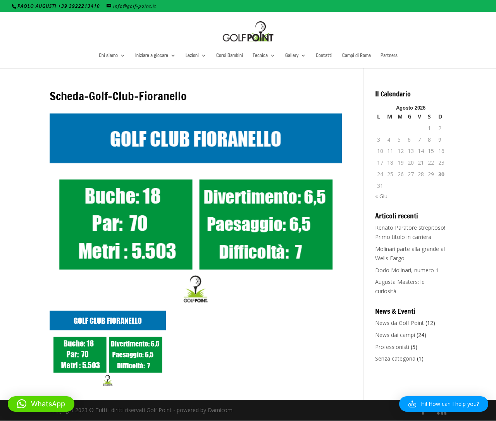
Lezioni (192, 55)
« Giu (381, 196)
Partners (389, 55)
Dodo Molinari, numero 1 (407, 270)
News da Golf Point (399, 322)
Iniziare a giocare (151, 55)
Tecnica (260, 55)
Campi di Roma (356, 55)
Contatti (324, 55)
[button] (443, 404)
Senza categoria (395, 358)
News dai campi (395, 335)
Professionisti (392, 347)
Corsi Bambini (229, 55)
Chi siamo (108, 55)
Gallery (291, 55)
